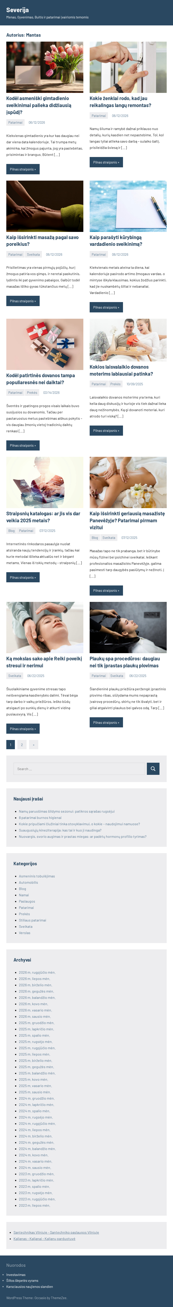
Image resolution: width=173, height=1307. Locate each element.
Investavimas (15, 1275)
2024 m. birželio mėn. (35, 1136)
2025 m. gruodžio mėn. (37, 1022)
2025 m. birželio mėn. (35, 1060)
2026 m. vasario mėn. (35, 1010)
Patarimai (15, 122)
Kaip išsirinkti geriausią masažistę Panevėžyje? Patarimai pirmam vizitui (127, 520)
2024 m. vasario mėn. (35, 1161)
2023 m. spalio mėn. (34, 1186)
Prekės (32, 392)
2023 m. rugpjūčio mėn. (37, 1199)
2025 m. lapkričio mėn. (36, 1029)
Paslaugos (27, 901)
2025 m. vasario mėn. (35, 1085)
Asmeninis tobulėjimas (37, 876)
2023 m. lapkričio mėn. (36, 1180)
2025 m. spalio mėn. (34, 1035)
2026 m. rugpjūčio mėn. (37, 972)
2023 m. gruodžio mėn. (37, 1174)
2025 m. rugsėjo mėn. (36, 1041)
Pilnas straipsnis (22, 169)
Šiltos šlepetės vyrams (22, 1280)
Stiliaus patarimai (32, 920)
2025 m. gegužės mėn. (36, 1067)
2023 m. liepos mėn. (34, 1205)
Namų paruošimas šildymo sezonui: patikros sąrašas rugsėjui (67, 811)
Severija (17, 9)
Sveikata (33, 254)
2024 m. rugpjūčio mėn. (37, 1123)
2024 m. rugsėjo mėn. (36, 1117)
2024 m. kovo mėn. (33, 1155)
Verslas (24, 932)
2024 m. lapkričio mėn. (36, 1104)
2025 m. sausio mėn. (35, 1092)
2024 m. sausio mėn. (35, 1167)
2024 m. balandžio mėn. (37, 1148)
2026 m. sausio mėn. (35, 1016)
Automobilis (28, 882)
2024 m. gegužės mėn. (36, 1142)
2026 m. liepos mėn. (34, 978)
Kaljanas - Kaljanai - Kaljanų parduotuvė (44, 1238)
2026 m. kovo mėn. (33, 1004)
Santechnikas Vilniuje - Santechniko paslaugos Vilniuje (56, 1232)
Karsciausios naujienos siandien (29, 1287)
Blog (11, 531)
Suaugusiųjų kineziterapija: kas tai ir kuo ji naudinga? (60, 830)
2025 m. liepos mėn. (34, 1054)
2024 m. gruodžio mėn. (37, 1098)
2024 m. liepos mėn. (34, 1130)
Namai (24, 895)
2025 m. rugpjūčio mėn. (37, 1048)
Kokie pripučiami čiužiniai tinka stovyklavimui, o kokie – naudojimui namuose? (79, 824)
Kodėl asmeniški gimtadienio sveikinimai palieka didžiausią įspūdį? (38, 105)
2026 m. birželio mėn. (35, 985)
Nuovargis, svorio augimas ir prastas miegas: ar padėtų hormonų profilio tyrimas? (82, 836)
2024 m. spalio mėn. (34, 1111)
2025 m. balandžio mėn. (37, 1073)
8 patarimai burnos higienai (40, 817)
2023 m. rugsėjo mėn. (36, 1192)
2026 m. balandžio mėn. (37, 997)
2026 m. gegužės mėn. (36, 991)
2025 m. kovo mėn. (33, 1079)
